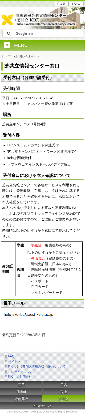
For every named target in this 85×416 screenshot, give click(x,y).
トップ (6, 56)
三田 (21, 385)
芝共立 (64, 399)
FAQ (11, 356)
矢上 (64, 392)
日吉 (64, 385)
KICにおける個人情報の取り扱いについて (36, 366)
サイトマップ (17, 361)
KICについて (42, 406)
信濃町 (21, 392)
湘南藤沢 (21, 399)
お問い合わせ (25, 56)
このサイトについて (22, 371)
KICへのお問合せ (20, 376)
